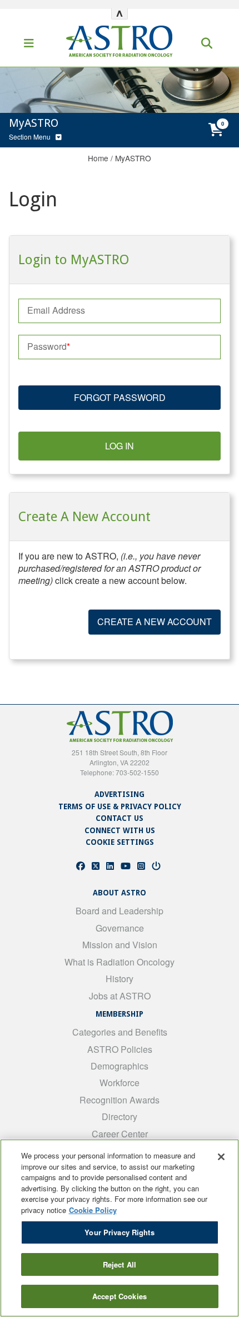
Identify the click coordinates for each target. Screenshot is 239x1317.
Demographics (119, 1065)
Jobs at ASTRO (120, 995)
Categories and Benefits (119, 1032)
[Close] (221, 1157)
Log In (119, 445)
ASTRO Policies (119, 1049)
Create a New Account (154, 621)
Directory (119, 1116)
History (119, 978)
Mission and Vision (119, 944)
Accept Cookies (119, 1296)
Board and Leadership (119, 910)
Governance (120, 928)
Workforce (119, 1082)
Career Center (120, 1133)
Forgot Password (120, 397)
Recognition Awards (119, 1099)
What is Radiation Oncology (119, 961)
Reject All (119, 1264)
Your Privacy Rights (119, 1232)
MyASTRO (133, 158)
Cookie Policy (93, 1210)
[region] (119, 1228)
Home (98, 158)
